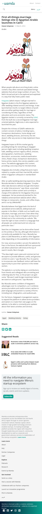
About (32, 3)
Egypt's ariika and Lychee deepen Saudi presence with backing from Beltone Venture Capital (25, 364)
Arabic (4, 29)
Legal (3, 456)
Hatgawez (5, 101)
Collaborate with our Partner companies (15, 486)
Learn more (22, 437)
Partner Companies (8, 452)
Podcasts (5, 463)
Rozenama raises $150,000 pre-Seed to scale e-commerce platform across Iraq (24, 343)
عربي (38, 9)
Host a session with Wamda (11, 482)
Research (5, 467)
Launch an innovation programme (13, 489)
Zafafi (35, 117)
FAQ (3, 448)
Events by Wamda (8, 471)
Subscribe (8, 396)
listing (25, 318)
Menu (33, 9)
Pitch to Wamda (7, 493)
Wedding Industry (15, 318)
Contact (37, 3)
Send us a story (7, 478)
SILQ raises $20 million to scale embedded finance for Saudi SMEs (23, 353)
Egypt (4, 318)
